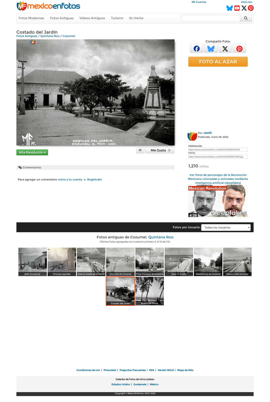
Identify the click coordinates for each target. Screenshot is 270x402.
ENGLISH (246, 2)
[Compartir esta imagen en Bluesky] (211, 48)
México (154, 384)
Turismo (117, 18)
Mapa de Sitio (185, 370)
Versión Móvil (166, 370)
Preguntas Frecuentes (133, 370)
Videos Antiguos (92, 18)
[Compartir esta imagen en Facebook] (196, 48)
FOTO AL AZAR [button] (218, 61)
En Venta (136, 18)
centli (208, 133)
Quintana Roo (49, 36)
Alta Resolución (31, 152)
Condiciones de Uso (88, 370)
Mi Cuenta (199, 2)
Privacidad (110, 370)
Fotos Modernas (31, 18)
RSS (151, 370)
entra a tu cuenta (70, 179)
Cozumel (69, 36)
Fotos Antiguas (62, 18)
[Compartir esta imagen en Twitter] (225, 48)
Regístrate (94, 179)
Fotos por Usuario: (186, 227)
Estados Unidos (120, 384)
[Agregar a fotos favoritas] (140, 150)
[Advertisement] (218, 98)
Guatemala (139, 384)
